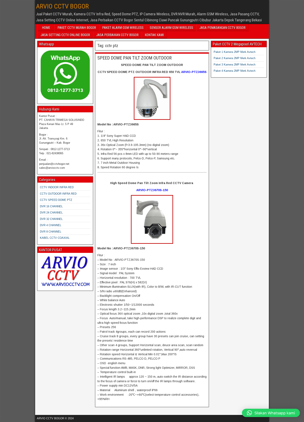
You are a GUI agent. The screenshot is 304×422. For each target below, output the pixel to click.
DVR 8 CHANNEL (50, 231)
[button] (271, 413)
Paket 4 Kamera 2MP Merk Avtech (234, 70)
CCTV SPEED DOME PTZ (56, 199)
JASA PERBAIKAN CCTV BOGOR (117, 35)
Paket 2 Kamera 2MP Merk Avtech (234, 58)
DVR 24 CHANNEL (51, 212)
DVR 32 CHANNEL (51, 219)
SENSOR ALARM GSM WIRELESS (171, 28)
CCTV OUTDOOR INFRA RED (58, 193)
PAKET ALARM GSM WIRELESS (123, 28)
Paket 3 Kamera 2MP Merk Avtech (234, 64)
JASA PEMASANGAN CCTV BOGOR (222, 28)
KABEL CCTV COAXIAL (54, 237)
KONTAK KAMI (154, 35)
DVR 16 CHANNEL (51, 206)
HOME (46, 28)
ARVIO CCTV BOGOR (62, 6)
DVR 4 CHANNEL (50, 225)
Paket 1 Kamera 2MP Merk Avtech (234, 51)
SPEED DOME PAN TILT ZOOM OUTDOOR (134, 58)
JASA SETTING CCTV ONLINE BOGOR (65, 35)
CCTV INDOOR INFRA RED (57, 187)
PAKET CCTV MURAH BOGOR (76, 28)
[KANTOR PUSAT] (65, 271)
